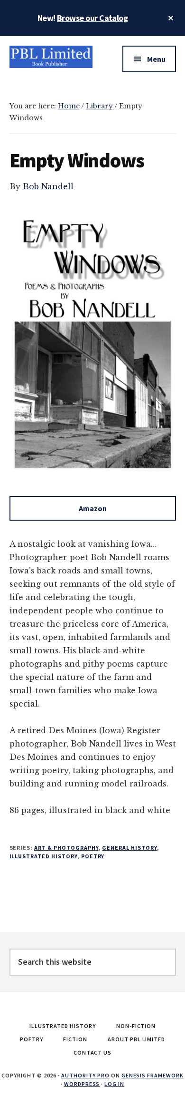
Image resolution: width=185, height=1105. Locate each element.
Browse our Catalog (92, 17)
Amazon (93, 508)
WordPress (82, 1083)
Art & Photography (66, 847)
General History (129, 847)
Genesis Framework (152, 1075)
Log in (114, 1083)
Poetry (93, 856)
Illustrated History (43, 856)
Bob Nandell (48, 186)
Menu (156, 59)
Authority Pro (85, 1075)
